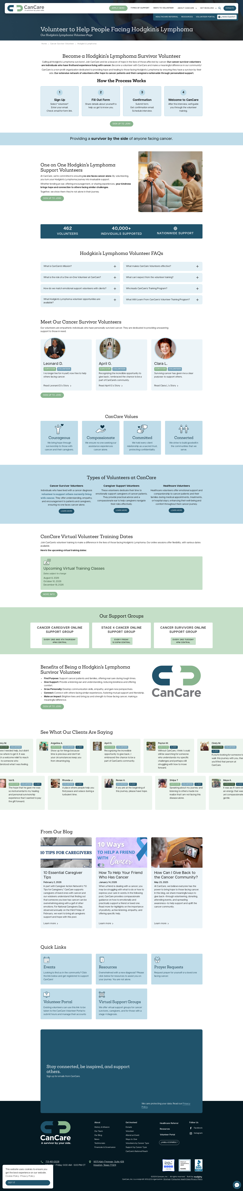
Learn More (66, 511)
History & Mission (101, 1127)
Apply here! (118, 8)
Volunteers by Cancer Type (137, 1143)
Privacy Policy (27, 1176)
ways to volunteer (163, 8)
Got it (11, 1183)
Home (44, 44)
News (96, 1139)
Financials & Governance (105, 1147)
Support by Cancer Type (136, 1147)
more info (49, 594)
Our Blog (98, 1135)
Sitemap (166, 1179)
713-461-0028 (52, 1162)
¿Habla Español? (169, 1142)
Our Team (98, 1131)
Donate (129, 1127)
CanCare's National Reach (137, 1151)
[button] (187, 8)
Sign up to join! (122, 124)
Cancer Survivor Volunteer (62, 44)
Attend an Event (132, 1135)
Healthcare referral (167, 17)
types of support (140, 8)
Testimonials (99, 1143)
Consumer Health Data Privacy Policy (187, 1179)
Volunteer (130, 1131)
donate (230, 8)
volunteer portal (205, 17)
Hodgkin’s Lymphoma (87, 44)
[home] (26, 8)
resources (187, 17)
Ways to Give (131, 1139)
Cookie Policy (12, 1176)
